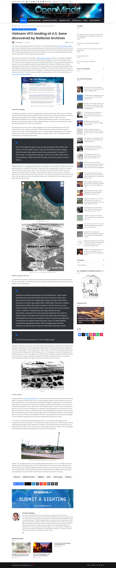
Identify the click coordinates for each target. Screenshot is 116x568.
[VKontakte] (48, 483)
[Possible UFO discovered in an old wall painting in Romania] (21, 547)
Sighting (41, 477)
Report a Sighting (94, 20)
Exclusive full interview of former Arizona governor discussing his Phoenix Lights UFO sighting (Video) (94, 164)
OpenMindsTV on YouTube (50, 20)
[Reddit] (45, 483)
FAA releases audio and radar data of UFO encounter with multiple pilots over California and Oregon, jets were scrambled (90, 36)
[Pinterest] (41, 483)
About (85, 20)
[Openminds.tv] (58, 10)
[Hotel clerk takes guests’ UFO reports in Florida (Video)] (42, 547)
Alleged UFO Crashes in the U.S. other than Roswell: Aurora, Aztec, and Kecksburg (93, 200)
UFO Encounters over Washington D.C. (93, 138)
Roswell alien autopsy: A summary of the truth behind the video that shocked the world (94, 242)
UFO (49, 477)
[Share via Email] (52, 483)
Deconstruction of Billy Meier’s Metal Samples (88, 43)
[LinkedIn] (33, 483)
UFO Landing (58, 477)
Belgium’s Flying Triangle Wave (91, 121)
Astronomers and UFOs (83, 56)
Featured (20, 29)
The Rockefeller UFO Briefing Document (94, 95)
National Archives (29, 477)
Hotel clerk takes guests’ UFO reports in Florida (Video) (41, 554)
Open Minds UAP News (34, 20)
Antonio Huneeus (18, 42)
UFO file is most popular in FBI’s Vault (86, 61)
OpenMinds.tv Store (64, 20)
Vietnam (68, 477)
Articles (23, 20)
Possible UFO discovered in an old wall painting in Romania (20, 554)
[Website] (23, 533)
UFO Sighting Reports (30, 29)
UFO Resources (76, 20)
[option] (90, 315)
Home (17, 20)
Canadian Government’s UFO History (93, 215)
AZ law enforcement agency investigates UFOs (62, 543)
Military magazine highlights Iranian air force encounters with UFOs (90, 320)
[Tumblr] (37, 483)
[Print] (56, 483)
